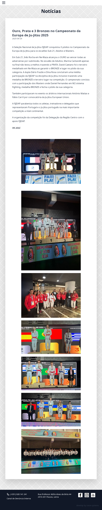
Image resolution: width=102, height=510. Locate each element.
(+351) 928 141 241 (18, 494)
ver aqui (16, 127)
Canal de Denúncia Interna (19, 498)
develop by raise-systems (87, 505)
